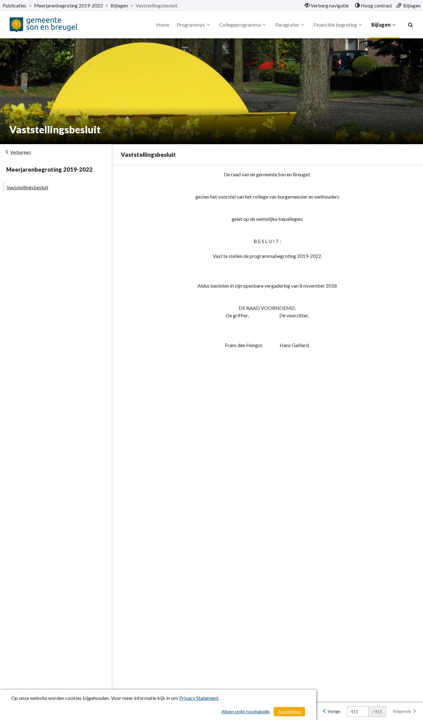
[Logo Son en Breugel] (43, 25)
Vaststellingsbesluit (27, 187)
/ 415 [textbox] (377, 711)
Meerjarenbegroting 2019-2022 (68, 5)
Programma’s (191, 25)
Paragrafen (287, 25)
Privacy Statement (198, 698)
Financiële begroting (335, 25)
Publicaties (14, 5)
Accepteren (289, 711)
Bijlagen (119, 5)
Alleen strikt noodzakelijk (245, 711)
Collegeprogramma (240, 25)
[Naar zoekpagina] (410, 24)
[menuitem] (327, 6)
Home (162, 25)
